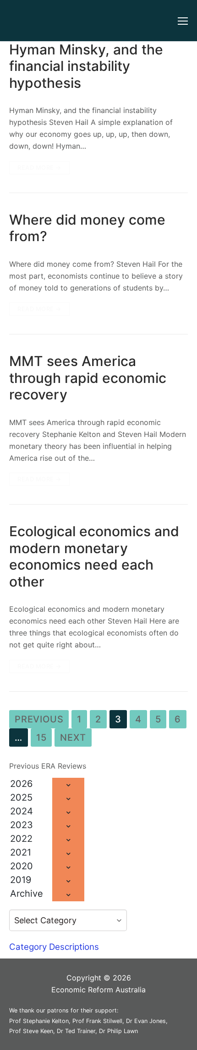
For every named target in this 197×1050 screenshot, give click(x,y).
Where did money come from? (87, 227)
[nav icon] (183, 20)
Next (73, 737)
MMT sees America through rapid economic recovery (87, 378)
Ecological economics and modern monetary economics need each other (94, 556)
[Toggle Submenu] (68, 785)
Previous (39, 719)
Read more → (39, 167)
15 (41, 737)
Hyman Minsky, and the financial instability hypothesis (86, 66)
